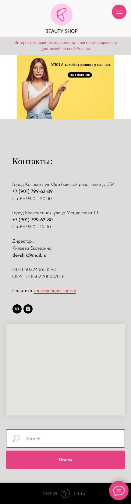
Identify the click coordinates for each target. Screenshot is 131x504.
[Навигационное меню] (119, 12)
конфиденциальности (55, 290)
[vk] (17, 309)
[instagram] (28, 309)
